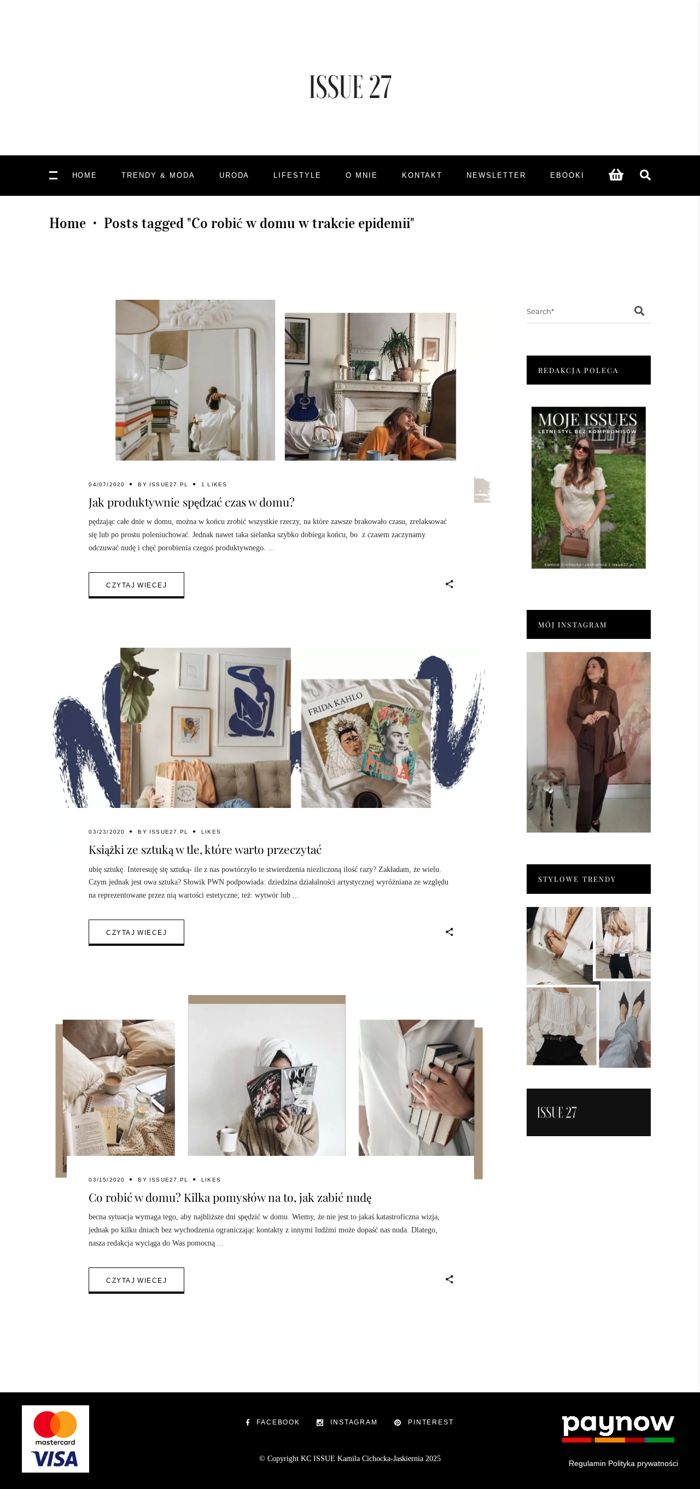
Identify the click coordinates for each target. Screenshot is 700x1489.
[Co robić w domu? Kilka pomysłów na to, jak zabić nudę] (270, 1096)
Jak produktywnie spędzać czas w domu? (192, 501)
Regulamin (587, 1463)
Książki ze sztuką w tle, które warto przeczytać (205, 849)
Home (67, 223)
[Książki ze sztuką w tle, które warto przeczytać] (270, 749)
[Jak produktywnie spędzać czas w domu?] (270, 401)
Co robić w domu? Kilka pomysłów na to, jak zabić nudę (230, 1197)
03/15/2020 (107, 1180)
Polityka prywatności (643, 1463)
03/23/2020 (107, 832)
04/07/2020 (107, 484)
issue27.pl (168, 484)
